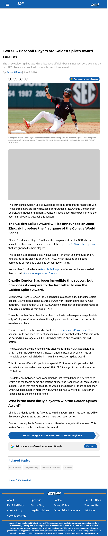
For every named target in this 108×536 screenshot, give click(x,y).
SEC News (67, 467)
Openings (36, 500)
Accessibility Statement (67, 510)
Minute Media (21, 523)
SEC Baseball (15, 467)
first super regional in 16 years (40, 273)
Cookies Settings (16, 515)
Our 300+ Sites (93, 500)
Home (11, 480)
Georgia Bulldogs (49, 269)
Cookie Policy (14, 510)
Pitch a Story (38, 505)
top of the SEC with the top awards (79, 244)
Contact (58, 500)
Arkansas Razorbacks (75, 330)
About (10, 500)
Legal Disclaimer (40, 510)
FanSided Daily (15, 505)
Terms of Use (92, 505)
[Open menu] (7, 4)
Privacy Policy (61, 505)
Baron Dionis (14, 72)
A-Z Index (90, 510)
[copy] (26, 79)
